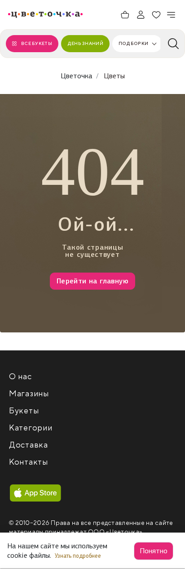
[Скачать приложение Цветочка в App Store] (35, 493)
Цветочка (76, 76)
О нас (20, 377)
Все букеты (36, 43)
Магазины (29, 394)
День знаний (85, 43)
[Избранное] (156, 14)
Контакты (28, 462)
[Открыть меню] (171, 14)
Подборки (133, 43)
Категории (30, 428)
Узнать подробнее (78, 555)
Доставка (28, 445)
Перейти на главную (92, 281)
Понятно (153, 551)
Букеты (24, 411)
